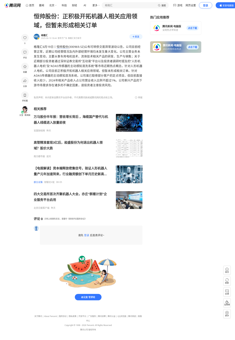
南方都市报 (39, 156)
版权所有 (92, 329)
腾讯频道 (132, 316)
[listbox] (88, 158)
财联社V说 (49, 182)
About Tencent (50, 316)
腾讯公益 (111, 316)
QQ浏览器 (122, 316)
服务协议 (63, 316)
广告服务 (92, 316)
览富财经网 (39, 130)
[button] (192, 28)
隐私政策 (72, 316)
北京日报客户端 (41, 208)
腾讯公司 (84, 329)
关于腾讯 (38, 316)
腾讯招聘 (102, 316)
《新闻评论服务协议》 (76, 218)
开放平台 (82, 316)
